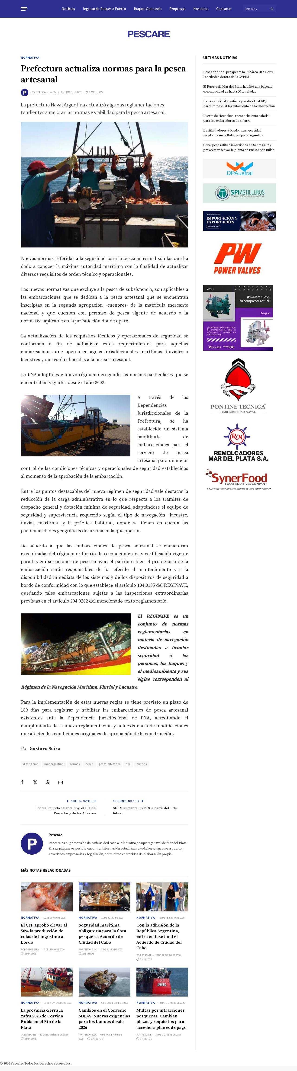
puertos (142, 764)
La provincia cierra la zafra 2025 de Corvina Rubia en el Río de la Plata (42, 1019)
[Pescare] (148, 34)
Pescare (43, 92)
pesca (89, 764)
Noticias (68, 8)
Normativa (30, 57)
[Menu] (24, 9)
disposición (31, 764)
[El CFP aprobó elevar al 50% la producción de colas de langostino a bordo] (47, 896)
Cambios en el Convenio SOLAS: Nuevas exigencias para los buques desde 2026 (104, 1019)
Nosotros (200, 8)
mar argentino (54, 764)
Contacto (223, 8)
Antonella (32, 949)
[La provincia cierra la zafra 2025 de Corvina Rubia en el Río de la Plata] (47, 982)
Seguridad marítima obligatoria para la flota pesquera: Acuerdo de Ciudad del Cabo (102, 934)
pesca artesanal (109, 764)
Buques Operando (148, 8)
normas (74, 764)
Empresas (177, 8)
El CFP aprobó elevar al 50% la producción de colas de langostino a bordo (44, 934)
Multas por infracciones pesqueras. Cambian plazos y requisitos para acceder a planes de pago (161, 1019)
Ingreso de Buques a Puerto (104, 8)
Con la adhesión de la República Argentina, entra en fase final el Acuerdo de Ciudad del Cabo (159, 937)
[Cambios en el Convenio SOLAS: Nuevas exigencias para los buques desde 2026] (104, 982)
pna (128, 764)
